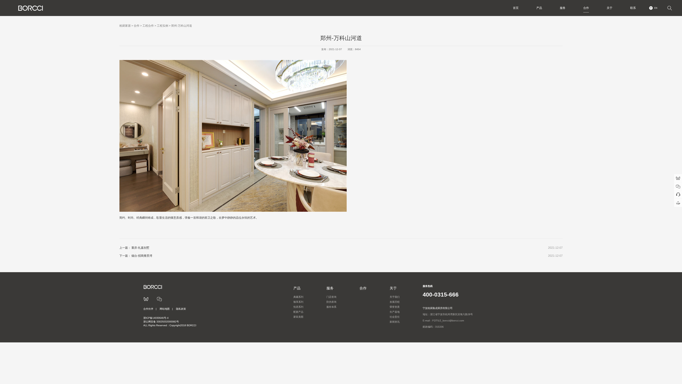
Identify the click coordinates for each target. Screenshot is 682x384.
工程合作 (148, 25)
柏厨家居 (125, 25)
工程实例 (162, 25)
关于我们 (395, 296)
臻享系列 (298, 301)
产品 (539, 7)
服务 (562, 7)
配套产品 (298, 311)
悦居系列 (298, 306)
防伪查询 (331, 301)
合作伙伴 (148, 308)
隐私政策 (181, 308)
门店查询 (331, 296)
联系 (633, 7)
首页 (516, 7)
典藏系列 (298, 296)
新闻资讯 (395, 321)
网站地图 (165, 308)
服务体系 (331, 306)
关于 (609, 7)
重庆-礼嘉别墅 (140, 247)
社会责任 (395, 316)
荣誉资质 (395, 306)
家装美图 (298, 316)
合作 (586, 7)
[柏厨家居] (30, 8)
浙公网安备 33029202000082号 (161, 321)
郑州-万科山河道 (181, 25)
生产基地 (395, 311)
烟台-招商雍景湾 (141, 255)
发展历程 (395, 301)
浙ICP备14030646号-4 (156, 317)
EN (655, 8)
